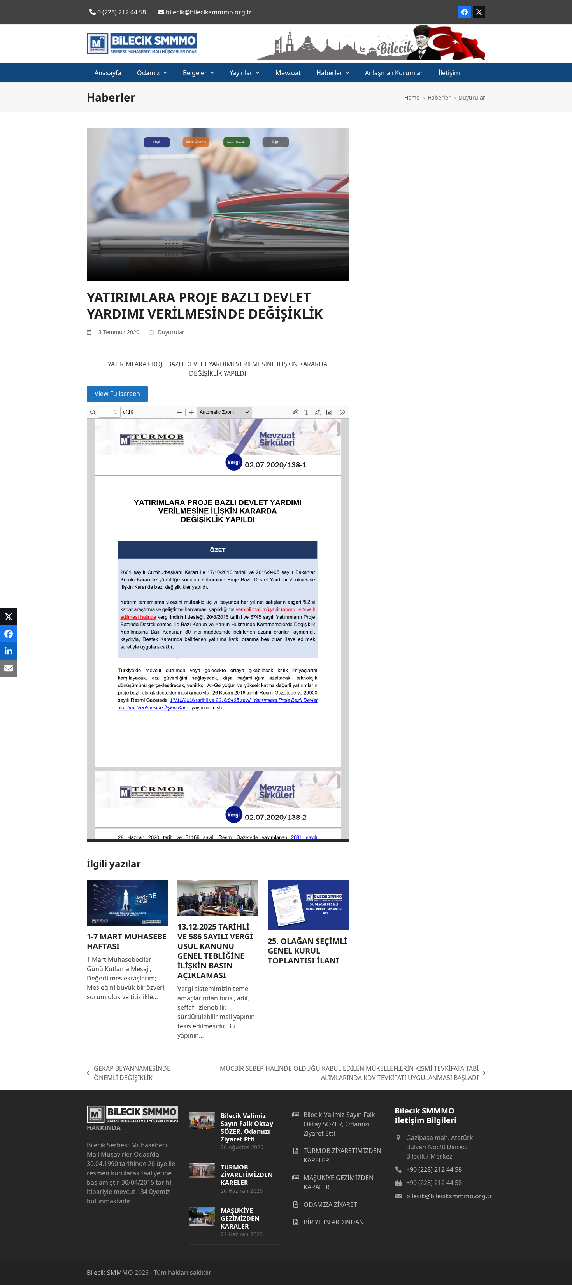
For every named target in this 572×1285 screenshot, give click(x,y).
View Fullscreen (117, 393)
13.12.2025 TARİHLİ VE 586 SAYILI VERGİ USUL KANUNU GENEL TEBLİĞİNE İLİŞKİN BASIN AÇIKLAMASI (215, 950)
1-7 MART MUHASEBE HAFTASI (127, 941)
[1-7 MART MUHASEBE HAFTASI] (127, 902)
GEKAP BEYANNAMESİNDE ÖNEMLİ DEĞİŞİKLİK (128, 1073)
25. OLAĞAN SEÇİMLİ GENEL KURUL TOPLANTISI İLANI (307, 951)
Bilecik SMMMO (110, 1272)
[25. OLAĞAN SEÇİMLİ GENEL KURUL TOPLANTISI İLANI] (308, 904)
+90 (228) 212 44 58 (434, 1169)
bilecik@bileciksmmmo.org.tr (449, 1196)
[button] (8, 616)
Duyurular (171, 332)
